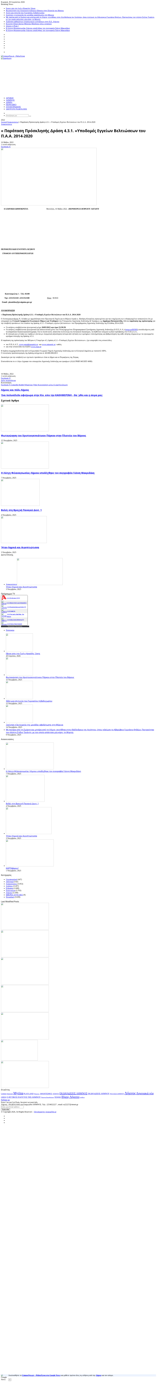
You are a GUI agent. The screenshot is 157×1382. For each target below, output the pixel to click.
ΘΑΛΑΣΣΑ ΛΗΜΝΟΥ (117, 1094)
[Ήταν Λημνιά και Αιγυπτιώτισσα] (24, 542)
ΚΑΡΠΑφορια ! (12, 868)
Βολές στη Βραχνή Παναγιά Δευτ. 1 (21, 510)
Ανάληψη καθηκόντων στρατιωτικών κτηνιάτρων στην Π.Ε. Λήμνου (32, 22)
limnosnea (10, 1094)
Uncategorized (11, 879)
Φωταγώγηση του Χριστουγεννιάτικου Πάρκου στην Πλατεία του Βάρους (35, 11)
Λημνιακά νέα (145, 1093)
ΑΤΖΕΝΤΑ (55, 1094)
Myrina (18, 1093)
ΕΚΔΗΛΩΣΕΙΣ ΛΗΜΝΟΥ (99, 1094)
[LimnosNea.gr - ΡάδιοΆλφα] (13, 56)
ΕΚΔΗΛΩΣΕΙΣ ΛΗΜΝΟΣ (73, 1093)
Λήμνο (98, 1375)
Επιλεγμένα (10, 890)
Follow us (5, 1100)
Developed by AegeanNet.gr (45, 1112)
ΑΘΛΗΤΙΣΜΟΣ (46, 1094)
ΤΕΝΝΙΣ (57, 1097)
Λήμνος (9, 893)
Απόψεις (9, 886)
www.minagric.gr (49, 344)
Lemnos (4, 1094)
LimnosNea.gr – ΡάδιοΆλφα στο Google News (41, 1375)
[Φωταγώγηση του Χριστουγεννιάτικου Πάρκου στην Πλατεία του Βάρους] (25, 431)
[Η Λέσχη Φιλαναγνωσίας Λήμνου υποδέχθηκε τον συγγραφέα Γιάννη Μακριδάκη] (25, 468)
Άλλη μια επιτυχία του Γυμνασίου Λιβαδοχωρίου (25, 13)
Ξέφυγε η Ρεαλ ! (12, 26)
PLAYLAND (29, 1094)
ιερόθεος (82, 1097)
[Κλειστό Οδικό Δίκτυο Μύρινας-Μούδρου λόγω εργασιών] (19, 1060)
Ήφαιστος (36, 1094)
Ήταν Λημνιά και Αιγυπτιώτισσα (20, 547)
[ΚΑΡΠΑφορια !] (30, 866)
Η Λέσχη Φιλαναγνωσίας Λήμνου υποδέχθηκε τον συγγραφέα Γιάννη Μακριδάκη (38, 28)
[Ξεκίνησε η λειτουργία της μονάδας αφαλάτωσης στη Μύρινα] (19, 722)
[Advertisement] (78, 78)
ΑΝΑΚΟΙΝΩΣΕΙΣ (13, 107)
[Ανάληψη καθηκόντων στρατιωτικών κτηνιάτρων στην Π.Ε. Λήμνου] (25, 1039)
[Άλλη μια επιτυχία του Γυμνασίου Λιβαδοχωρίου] (19, 698)
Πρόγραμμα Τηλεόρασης (15, 626)
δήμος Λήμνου (70, 1096)
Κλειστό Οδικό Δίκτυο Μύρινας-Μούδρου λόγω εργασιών (29, 24)
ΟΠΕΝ (3, 1097)
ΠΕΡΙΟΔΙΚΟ (11, 105)
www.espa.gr (36, 347)
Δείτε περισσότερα (8, 380)
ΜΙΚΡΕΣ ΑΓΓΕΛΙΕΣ (14, 895)
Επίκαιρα (9, 888)
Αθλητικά (9, 882)
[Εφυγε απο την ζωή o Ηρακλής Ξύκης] (19, 651)
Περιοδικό (10, 897)
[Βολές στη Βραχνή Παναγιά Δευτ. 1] (20, 505)
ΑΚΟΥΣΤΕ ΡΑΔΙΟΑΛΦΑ (16, 109)
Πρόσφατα (10, 630)
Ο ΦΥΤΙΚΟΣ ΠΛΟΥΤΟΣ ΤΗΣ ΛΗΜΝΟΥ (24, 1097)
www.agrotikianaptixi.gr (28, 344)
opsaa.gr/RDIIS (131, 329)
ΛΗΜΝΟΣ (10, 100)
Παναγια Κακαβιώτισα (47, 1097)
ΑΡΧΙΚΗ (9, 98)
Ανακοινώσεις (12, 122)
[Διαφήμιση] (6, 58)
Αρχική (4, 122)
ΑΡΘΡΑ (9, 102)
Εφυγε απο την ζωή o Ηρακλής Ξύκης (20, 8)
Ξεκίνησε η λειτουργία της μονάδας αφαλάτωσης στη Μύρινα (30, 15)
